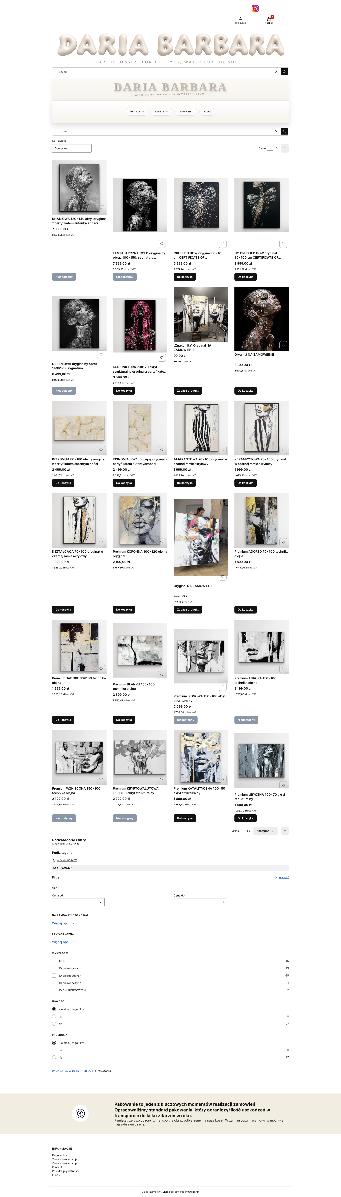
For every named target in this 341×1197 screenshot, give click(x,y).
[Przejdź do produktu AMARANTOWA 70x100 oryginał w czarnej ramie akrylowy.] (201, 428)
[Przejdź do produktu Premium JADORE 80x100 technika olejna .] (79, 647)
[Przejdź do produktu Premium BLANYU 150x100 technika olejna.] (140, 650)
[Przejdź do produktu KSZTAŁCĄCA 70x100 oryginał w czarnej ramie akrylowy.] (79, 520)
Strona (262, 148)
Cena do (179, 895)
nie (60, 1023)
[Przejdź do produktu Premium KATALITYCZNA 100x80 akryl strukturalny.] (201, 757)
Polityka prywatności (65, 1171)
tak (60, 1016)
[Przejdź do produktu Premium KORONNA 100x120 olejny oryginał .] (140, 520)
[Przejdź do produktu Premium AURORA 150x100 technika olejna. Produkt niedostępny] (261, 647)
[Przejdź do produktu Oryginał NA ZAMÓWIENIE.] (261, 319)
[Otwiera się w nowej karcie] (255, 8)
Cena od (57, 895)
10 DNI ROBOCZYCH (72, 990)
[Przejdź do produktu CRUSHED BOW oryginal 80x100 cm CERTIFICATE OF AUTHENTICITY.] (201, 204)
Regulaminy (59, 1155)
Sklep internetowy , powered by (169, 1191)
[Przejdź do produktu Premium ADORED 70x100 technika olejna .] (261, 520)
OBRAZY (88, 1070)
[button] (284, 71)
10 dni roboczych (70, 968)
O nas (56, 1175)
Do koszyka (185, 276)
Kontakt (57, 1167)
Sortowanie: (59, 140)
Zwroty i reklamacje (64, 1159)
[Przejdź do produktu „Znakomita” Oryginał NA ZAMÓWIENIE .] (201, 314)
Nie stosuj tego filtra (71, 1009)
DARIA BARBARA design (65, 1070)
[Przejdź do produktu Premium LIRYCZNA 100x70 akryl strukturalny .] (261, 760)
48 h (62, 961)
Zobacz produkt (188, 390)
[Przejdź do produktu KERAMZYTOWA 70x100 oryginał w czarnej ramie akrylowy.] (261, 428)
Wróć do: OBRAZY (67, 860)
